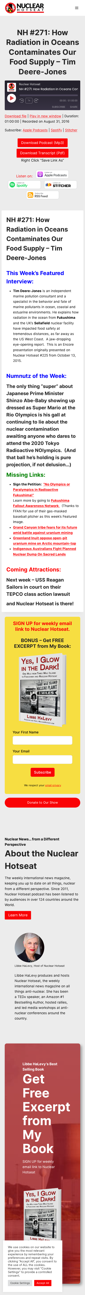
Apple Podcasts (35, 130)
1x (29, 100)
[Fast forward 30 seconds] (37, 100)
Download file (15, 116)
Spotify (56, 130)
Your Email (21, 751)
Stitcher (71, 130)
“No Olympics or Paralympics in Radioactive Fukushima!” (41, 489)
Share (73, 107)
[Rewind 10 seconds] (22, 100)
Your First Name (26, 732)
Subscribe (58, 107)
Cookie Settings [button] (20, 1283)
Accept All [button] (43, 1283)
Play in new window (45, 116)
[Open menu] (76, 8)
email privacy (53, 785)
